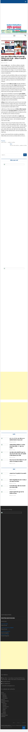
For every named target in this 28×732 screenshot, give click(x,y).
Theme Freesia (18, 725)
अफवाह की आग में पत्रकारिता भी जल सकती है (18, 473)
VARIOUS (3, 702)
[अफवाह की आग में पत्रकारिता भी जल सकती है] (4, 475)
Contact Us (24, 722)
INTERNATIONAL (5, 701)
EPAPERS (3, 716)
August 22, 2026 (13, 483)
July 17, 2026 (12, 449)
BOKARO (5, 696)
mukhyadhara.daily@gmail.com (8, 685)
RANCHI (4, 695)
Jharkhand (3, 693)
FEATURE (5, 703)
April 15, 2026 (12, 463)
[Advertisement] (14, 13)
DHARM (4, 705)
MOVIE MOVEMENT (5, 631)
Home (2, 692)
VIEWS (4, 709)
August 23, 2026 (13, 475)
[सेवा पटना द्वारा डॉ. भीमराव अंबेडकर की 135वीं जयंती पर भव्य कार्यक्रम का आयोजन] (4, 461)
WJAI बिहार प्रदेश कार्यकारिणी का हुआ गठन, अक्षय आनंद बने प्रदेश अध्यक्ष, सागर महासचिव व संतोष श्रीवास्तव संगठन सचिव (18, 454)
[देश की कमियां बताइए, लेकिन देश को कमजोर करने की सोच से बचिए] (4, 487)
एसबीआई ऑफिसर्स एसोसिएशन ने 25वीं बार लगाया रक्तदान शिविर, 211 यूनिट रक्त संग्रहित (17, 446)
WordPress (24, 725)
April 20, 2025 (4, 62)
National (3, 699)
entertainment (6, 706)
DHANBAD (5, 698)
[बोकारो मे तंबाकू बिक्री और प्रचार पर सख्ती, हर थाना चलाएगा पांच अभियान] (4, 481)
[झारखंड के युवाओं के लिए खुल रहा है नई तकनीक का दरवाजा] (4, 493)
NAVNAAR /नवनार (5, 634)
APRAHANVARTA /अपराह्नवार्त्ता (7, 627)
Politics (4, 710)
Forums (18, 722)
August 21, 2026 (13, 495)
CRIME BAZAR (4, 715)
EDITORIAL (3, 713)
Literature (5, 708)
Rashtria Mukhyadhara (6, 725)
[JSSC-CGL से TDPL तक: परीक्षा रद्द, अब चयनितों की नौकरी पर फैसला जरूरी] (4, 440)
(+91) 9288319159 (6, 683)
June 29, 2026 (12, 457)
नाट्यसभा (4, 712)
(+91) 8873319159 (6, 681)
